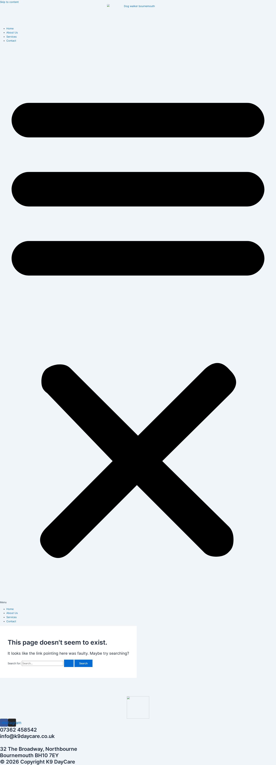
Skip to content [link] (9, 2)
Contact (11, 40)
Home (10, 28)
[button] (138, 324)
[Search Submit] (69, 663)
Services (11, 36)
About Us (12, 32)
